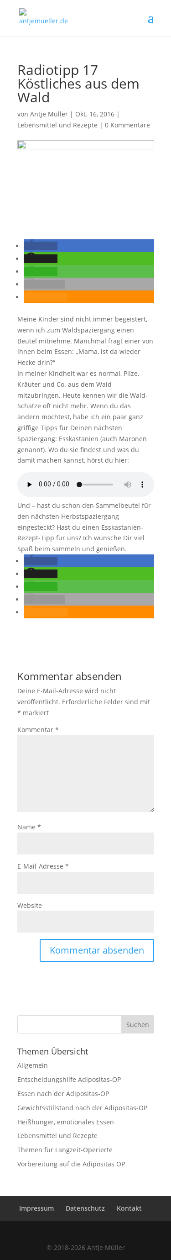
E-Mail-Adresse (43, 866)
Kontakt (129, 1208)
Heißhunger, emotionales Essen (65, 1122)
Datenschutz (85, 1208)
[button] (40, 246)
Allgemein (32, 1065)
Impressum (36, 1208)
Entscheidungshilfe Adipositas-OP (69, 1079)
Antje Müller (49, 114)
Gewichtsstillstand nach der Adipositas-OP (82, 1107)
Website (29, 905)
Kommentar (38, 729)
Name (29, 826)
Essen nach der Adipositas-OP (63, 1093)
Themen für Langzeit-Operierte (65, 1149)
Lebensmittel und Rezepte (57, 125)
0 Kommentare (127, 125)
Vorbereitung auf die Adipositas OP (71, 1164)
